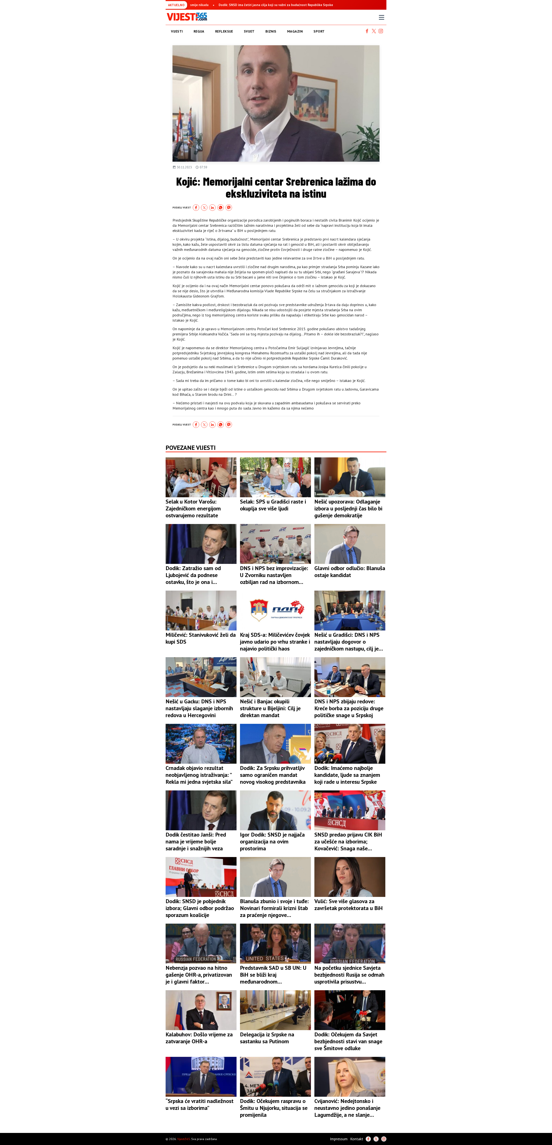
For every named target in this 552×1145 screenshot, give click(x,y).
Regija (199, 31)
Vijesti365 (183, 1139)
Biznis (270, 31)
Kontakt (356, 1138)
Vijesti (177, 31)
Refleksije (224, 31)
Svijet (249, 31)
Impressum (339, 1138)
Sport (319, 31)
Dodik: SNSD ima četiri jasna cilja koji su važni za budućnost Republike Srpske (256, 5)
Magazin (295, 31)
